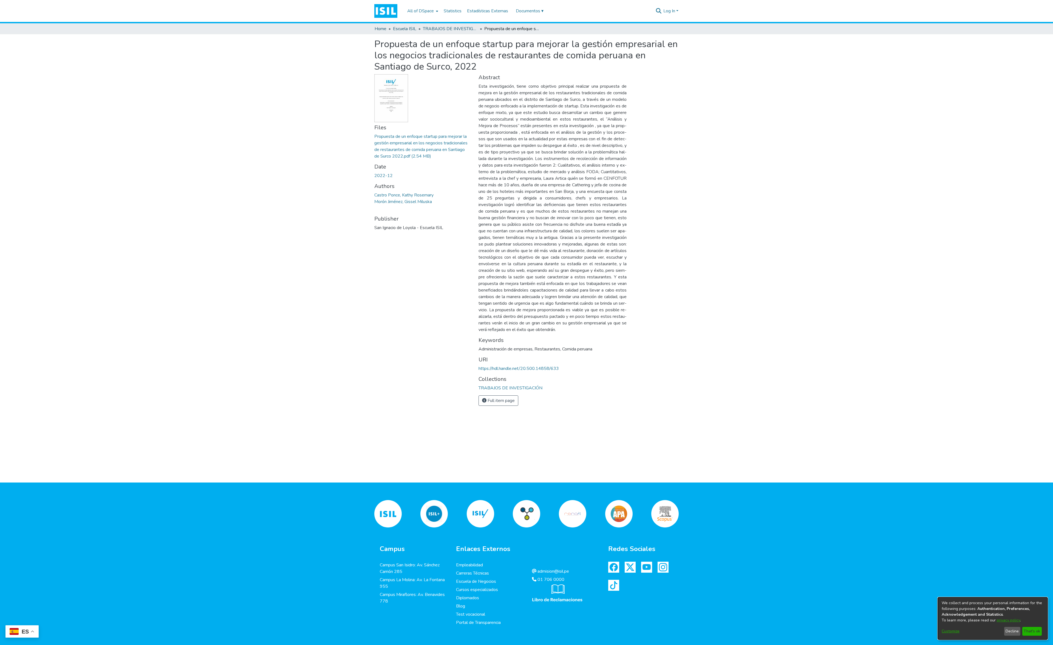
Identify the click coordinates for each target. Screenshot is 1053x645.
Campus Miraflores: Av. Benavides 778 (412, 598)
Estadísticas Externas (487, 11)
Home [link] (380, 29)
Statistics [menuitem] (453, 11)
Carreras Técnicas (472, 573)
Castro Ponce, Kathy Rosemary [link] (404, 195)
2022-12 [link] (383, 176)
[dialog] (993, 618)
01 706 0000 (550, 579)
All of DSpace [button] (420, 11)
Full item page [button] (500, 401)
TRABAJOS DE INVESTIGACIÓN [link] (450, 29)
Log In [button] (669, 11)
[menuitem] (422, 11)
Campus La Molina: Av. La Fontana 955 (412, 583)
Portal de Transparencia (478, 623)
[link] (510, 388)
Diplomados (467, 598)
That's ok (1032, 631)
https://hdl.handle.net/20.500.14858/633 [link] (519, 369)
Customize (950, 631)
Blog (460, 606)
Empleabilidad (469, 565)
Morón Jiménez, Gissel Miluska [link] (403, 202)
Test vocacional (470, 614)
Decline (1012, 631)
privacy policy (1008, 620)
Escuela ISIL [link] (404, 29)
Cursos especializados (477, 590)
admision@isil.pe (552, 571)
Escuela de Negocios (476, 581)
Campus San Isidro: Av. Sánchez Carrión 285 (410, 568)
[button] (385, 11)
